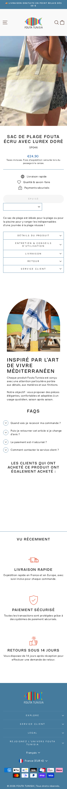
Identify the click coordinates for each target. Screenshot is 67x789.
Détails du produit (33, 235)
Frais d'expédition (32, 160)
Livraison (33, 254)
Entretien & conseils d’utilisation (33, 244)
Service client (33, 269)
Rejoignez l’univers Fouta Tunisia (32, 743)
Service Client (32, 724)
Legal (32, 733)
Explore (32, 715)
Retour (33, 261)
